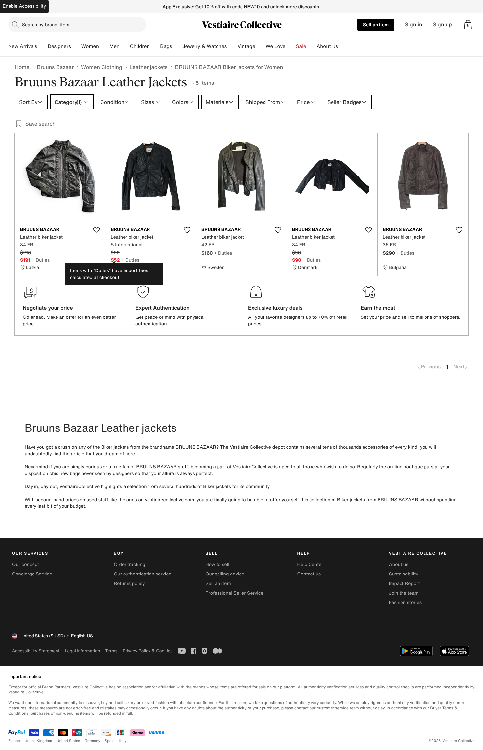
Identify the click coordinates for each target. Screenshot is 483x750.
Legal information (82, 651)
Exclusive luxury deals (275, 308)
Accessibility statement (35, 651)
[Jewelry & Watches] (232, 46)
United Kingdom (38, 740)
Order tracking (129, 564)
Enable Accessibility (24, 6)
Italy (122, 740)
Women (90, 46)
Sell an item (376, 24)
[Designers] (76, 46)
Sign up (442, 24)
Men (114, 46)
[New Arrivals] (42, 46)
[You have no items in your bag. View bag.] (467, 24)
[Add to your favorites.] (96, 230)
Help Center (310, 564)
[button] (467, 24)
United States (68, 740)
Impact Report (404, 583)
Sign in (413, 24)
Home (22, 67)
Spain (110, 740)
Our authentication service (142, 574)
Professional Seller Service (234, 593)
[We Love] (290, 46)
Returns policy (129, 583)
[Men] (124, 46)
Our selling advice (224, 574)
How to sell (217, 564)
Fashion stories (405, 602)
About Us (327, 46)
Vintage (246, 46)
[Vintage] (260, 46)
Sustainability (403, 574)
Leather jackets (149, 67)
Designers (59, 46)
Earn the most (378, 308)
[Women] (104, 46)
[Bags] (177, 46)
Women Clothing (101, 67)
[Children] (154, 46)
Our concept (25, 564)
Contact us (309, 574)
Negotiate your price (48, 308)
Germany (92, 740)
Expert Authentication (162, 308)
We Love (276, 46)
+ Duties (41, 259)
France (14, 740)
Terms (111, 651)
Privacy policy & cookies (147, 651)
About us (398, 564)
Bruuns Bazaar (55, 67)
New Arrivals (22, 46)
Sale (301, 46)
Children (140, 46)
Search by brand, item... (47, 24)
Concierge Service (32, 574)
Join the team (404, 593)
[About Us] (343, 46)
